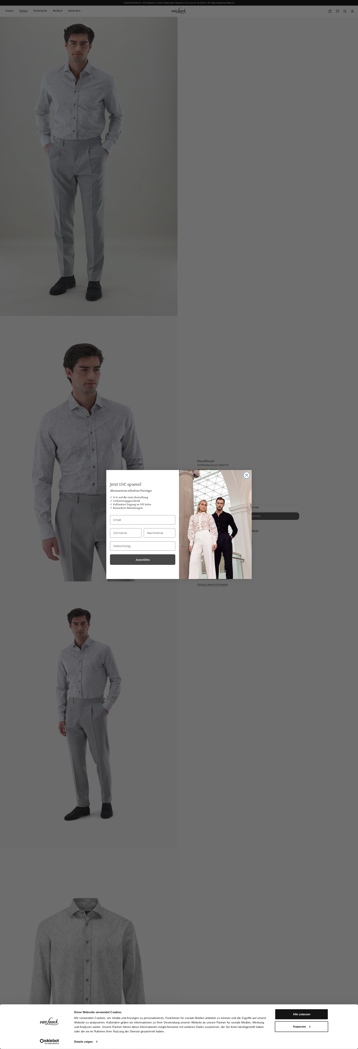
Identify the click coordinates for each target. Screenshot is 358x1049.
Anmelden (143, 559)
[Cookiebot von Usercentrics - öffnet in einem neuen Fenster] (49, 1042)
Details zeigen (83, 1041)
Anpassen (299, 1026)
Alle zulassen (301, 1014)
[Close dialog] (246, 475)
